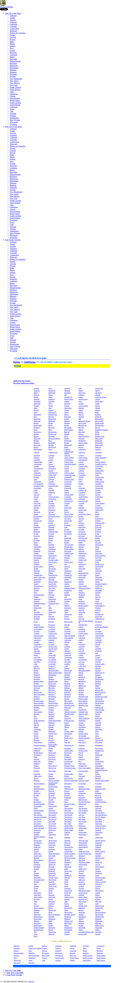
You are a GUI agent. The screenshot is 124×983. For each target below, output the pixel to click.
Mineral (36, 690)
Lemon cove (38, 646)
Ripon (36, 797)
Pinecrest (82, 759)
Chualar (51, 481)
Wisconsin (14, 122)
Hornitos (67, 601)
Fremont (36, 562)
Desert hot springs (85, 514)
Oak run (36, 725)
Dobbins (36, 519)
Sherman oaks (83, 840)
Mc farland (98, 677)
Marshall (67, 675)
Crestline (51, 503)
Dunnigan (51, 525)
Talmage (98, 871)
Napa (80, 707)
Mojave (81, 692)
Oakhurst (82, 725)
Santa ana (98, 824)
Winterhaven (38, 925)
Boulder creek (99, 436)
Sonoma (98, 849)
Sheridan (67, 840)
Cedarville (82, 475)
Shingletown (38, 843)
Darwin (36, 510)
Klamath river (83, 625)
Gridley (66, 579)
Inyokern (98, 608)
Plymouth (37, 768)
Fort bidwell (37, 558)
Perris (97, 753)
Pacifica (97, 738)
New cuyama (38, 712)
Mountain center (39, 705)
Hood (80, 599)
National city (99, 707)
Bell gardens (99, 419)
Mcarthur (51, 679)
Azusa (66, 412)
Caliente (36, 452)
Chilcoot (51, 479)
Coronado (67, 497)
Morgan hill (99, 699)
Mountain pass (53, 705)
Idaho (12, 42)
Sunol (80, 867)
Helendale (98, 590)
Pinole (97, 759)
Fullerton (36, 564)
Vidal (66, 901)
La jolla (97, 629)
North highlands (84, 718)
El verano (37, 536)
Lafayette (67, 633)
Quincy (36, 778)
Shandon (67, 837)
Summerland (83, 864)
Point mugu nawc (70, 768)
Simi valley (52, 845)
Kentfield (36, 619)
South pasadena (69, 854)
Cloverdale (37, 488)
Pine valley (68, 759)
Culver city (37, 505)
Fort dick (67, 558)
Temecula (51, 875)
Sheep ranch (52, 840)
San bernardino (39, 810)
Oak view (51, 725)
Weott (50, 912)
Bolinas (81, 434)
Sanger (81, 824)
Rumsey (51, 804)
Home (17, 362)
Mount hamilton (39, 703)
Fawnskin (51, 547)
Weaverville (52, 910)
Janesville (82, 612)
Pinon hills (37, 761)
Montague (67, 694)
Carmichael (99, 466)
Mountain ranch (69, 705)
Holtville (81, 597)
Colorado (13, 26)
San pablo (51, 821)
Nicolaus (51, 716)
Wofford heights (39, 928)
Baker (97, 412)
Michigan (13, 63)
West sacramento (54, 915)
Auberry (51, 410)
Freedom (98, 560)
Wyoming (13, 124)
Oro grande (82, 736)
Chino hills (98, 479)
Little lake (37, 651)
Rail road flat (68, 778)
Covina (36, 501)
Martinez (98, 675)
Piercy (97, 757)
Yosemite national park (86, 932)
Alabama (13, 16)
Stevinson (82, 858)
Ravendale (82, 784)
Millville (81, 688)
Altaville (97, 395)
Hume (97, 601)
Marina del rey (100, 673)
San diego (98, 810)
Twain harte (68, 891)
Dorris (50, 519)
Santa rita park (100, 828)
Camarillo (98, 455)
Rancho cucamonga (71, 780)
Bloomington (52, 432)
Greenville (98, 577)
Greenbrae (52, 577)
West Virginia (15, 120)
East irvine (82, 527)
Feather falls (68, 547)
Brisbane (37, 443)
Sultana (66, 864)
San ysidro (67, 824)
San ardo (98, 808)
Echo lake (98, 527)
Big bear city (83, 425)
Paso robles (99, 748)
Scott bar (67, 832)
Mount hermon (53, 703)
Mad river (37, 668)
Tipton (66, 880)
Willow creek (68, 921)
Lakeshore (37, 640)
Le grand (51, 644)
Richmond (51, 793)
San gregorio (38, 815)
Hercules (82, 593)
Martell (81, 675)
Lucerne (81, 664)
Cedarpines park (69, 475)
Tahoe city (51, 871)
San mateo (98, 819)
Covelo (97, 499)
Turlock (97, 888)
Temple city (68, 875)
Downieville (68, 521)
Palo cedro (82, 742)
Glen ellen (82, 569)
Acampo (36, 388)
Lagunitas (51, 636)
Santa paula (83, 828)
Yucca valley (83, 934)
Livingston (37, 653)
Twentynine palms (84, 891)
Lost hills (98, 662)
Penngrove (68, 753)
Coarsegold (99, 488)
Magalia (98, 668)
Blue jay (67, 432)
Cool (50, 495)
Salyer (36, 808)
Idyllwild (36, 606)
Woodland (98, 928)
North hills (98, 718)
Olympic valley (69, 731)
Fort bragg (51, 558)
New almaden (99, 710)
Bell (80, 419)
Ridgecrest (82, 793)
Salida (66, 806)
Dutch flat (98, 525)
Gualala (81, 582)
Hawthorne (98, 588)
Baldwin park (52, 414)
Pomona (36, 771)
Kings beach (68, 622)
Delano (81, 512)
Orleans (67, 736)
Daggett (36, 508)
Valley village (83, 897)
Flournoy (98, 551)
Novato (36, 723)
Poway (50, 776)
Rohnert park (83, 800)
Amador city (68, 397)
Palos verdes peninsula (52, 745)
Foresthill (67, 556)
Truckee (81, 886)
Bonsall (36, 436)
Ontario (81, 731)
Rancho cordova (53, 780)
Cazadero (98, 473)
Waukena (37, 910)
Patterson (37, 750)
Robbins (36, 800)
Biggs (35, 430)
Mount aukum (99, 701)
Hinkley (36, 597)
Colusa (66, 492)
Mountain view (83, 705)
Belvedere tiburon (84, 421)
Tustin (36, 891)
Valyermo (98, 897)
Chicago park (99, 477)
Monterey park (83, 697)
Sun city (97, 864)
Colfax (66, 490)
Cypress (98, 505)
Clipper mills (99, 486)
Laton (80, 642)
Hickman (67, 595)
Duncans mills (100, 523)
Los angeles (83, 660)
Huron (66, 603)
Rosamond (98, 800)
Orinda (36, 736)
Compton (98, 492)
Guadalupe (68, 582)
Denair (36, 514)
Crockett (81, 503)
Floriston (81, 551)
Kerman (67, 619)
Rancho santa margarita (53, 783)
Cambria (36, 458)
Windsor (81, 923)
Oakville (51, 727)
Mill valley (51, 688)
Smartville (98, 845)
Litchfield (98, 649)
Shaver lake (38, 840)
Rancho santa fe (39, 784)
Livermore (98, 651)
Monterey (67, 697)
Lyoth (66, 666)
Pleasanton (99, 766)
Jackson (98, 610)
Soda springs (68, 847)
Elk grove (98, 536)
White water (37, 919)
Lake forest (37, 638)
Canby (97, 460)
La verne (36, 633)
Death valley (99, 510)
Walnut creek (83, 906)
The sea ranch (53, 877)
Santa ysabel (68, 830)
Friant (97, 562)
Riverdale (82, 797)
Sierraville (98, 843)
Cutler (66, 505)
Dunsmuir (67, 525)
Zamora (97, 934)
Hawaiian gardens (85, 588)
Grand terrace (53, 575)
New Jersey (14, 81)
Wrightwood (68, 930)
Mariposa (37, 675)
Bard (35, 417)
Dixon (97, 516)
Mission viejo (38, 692)
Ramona (98, 778)
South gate (37, 854)
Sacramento (38, 806)
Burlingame (99, 445)
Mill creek (37, 688)
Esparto (97, 540)
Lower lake (52, 664)
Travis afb (82, 884)
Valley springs (69, 897)
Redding (81, 787)
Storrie (97, 860)
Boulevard (37, 438)
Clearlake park (53, 486)
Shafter (50, 837)
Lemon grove (52, 646)
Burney (36, 447)
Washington (14, 118)
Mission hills (99, 690)
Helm (35, 593)
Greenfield (67, 577)
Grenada (51, 579)
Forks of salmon (100, 556)
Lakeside (51, 640)
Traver (66, 884)
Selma (97, 834)
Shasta (81, 837)
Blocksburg (37, 432)
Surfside (36, 869)
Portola (50, 774)
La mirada (51, 631)
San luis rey (37, 819)
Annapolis (37, 401)
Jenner (97, 612)
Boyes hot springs (54, 438)
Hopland (36, 601)
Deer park (37, 512)
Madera (66, 668)
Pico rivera (51, 757)
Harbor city (98, 586)
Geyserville (52, 569)
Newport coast (83, 714)
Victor (35, 901)
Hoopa (97, 599)
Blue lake (82, 432)
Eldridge (51, 536)
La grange (51, 629)
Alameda (67, 391)
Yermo (81, 930)
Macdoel (98, 666)
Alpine (50, 395)
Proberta (98, 776)
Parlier (50, 748)
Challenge (51, 477)
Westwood (67, 917)
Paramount (98, 745)
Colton (36, 492)
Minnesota (14, 66)
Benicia (36, 423)
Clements (67, 486)
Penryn (81, 753)
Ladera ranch (52, 633)
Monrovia (51, 694)
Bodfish (66, 434)
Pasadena (67, 748)
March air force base (55, 673)
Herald (66, 593)
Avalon (81, 410)
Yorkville (67, 932)
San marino (68, 819)
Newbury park (83, 712)
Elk (65, 536)
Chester (81, 477)
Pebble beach (38, 753)
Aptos (50, 404)
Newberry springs (70, 712)
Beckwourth (52, 419)
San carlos (67, 810)
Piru (80, 761)
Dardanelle (99, 508)
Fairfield (51, 545)
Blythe (97, 432)
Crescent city (68, 501)
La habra (67, 629)
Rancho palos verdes (102, 780)
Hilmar (97, 595)
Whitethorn (52, 919)
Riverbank (67, 797)
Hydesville (98, 603)
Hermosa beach (39, 595)
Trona (66, 886)
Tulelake (51, 888)
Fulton (50, 564)
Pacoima (36, 740)
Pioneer (51, 761)
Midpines (67, 686)
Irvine (50, 610)
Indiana (12, 46)
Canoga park (38, 462)
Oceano (97, 727)
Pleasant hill (83, 766)
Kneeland (98, 625)
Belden (66, 419)
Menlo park (52, 683)
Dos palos (67, 519)
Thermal (67, 877)
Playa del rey (52, 766)
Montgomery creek (101, 697)
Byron (50, 449)
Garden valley (38, 566)
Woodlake (82, 928)
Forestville (82, 556)
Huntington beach (39, 603)
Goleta (50, 573)
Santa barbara (38, 826)
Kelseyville (98, 616)
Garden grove (99, 564)
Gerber (36, 569)
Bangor (81, 414)
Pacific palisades (84, 738)
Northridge (82, 720)
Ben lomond (99, 421)
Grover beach (52, 582)
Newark (51, 712)
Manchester (68, 670)
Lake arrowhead (69, 636)
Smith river (37, 847)
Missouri (13, 70)
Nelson (66, 710)
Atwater (97, 408)
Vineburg (51, 904)
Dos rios (81, 519)
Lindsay (81, 649)
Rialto (97, 791)
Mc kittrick (37, 679)
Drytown (98, 521)
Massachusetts (15, 61)
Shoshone (51, 843)
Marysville (37, 677)
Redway (51, 789)
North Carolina (15, 87)
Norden (50, 718)
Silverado (37, 845)
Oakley (36, 727)
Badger (81, 412)
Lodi (96, 653)
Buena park (68, 445)
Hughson (82, 601)
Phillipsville (99, 755)
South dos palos (84, 851)
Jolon (50, 614)
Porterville (37, 774)
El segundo (68, 534)
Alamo (81, 391)
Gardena (51, 566)
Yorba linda (52, 932)
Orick (97, 734)
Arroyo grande (83, 406)
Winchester (68, 923)
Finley (97, 549)
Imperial (67, 606)
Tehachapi (98, 873)
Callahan (51, 455)
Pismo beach (99, 761)
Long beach (68, 657)
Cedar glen (37, 475)
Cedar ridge (52, 475)
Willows (81, 921)
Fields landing (69, 549)
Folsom (36, 553)
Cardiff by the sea (101, 464)
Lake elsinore (99, 636)
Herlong (98, 593)
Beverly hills (38, 425)
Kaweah (51, 616)
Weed (66, 910)
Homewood (52, 599)
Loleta (36, 655)
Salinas (81, 806)
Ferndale (37, 549)
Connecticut (14, 29)
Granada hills (38, 575)
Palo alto (67, 742)
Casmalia (98, 468)
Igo (49, 606)
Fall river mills (68, 545)
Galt (65, 564)
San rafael (98, 821)
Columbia (51, 492)
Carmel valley (83, 466)
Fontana (51, 553)
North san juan (69, 720)
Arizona (13, 20)
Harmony (37, 588)
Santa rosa (37, 830)
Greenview (82, 577)
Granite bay (68, 575)
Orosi (97, 736)
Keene (81, 616)
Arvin (50, 408)
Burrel (66, 447)
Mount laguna (68, 703)
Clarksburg (68, 484)
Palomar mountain (40, 745)
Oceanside (37, 729)
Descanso (51, 514)
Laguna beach (83, 633)
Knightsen (51, 627)
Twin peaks (37, 893)
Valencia (67, 895)
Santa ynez (52, 830)
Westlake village (69, 915)
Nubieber (51, 723)
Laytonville (37, 644)
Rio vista (98, 795)
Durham (81, 525)
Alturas (36, 397)
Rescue (66, 791)
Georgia (13, 37)
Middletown (52, 686)
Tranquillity (52, 884)
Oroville (36, 738)
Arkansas (13, 22)
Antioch (66, 401)
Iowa (12, 48)
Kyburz (81, 627)
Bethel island (99, 423)
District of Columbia (17, 33)
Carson (66, 468)
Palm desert (99, 740)
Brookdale (51, 443)
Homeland (37, 599)
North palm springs (54, 720)
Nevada (13, 76)
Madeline (51, 668)
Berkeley (67, 423)
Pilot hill (36, 759)
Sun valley (37, 867)
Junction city (99, 614)
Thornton (82, 877)
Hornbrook (51, 601)
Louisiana (13, 55)
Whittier (81, 919)
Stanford (36, 858)
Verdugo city (83, 899)
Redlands (98, 787)
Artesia (97, 406)
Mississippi (14, 68)
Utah (11, 111)
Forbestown (82, 553)
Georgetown (99, 566)
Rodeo (66, 800)
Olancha (81, 729)
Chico (36, 479)
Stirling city (52, 860)
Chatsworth (68, 477)
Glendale (37, 571)
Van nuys (37, 899)
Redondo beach (39, 789)
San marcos (52, 819)
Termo (97, 875)
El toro (97, 534)
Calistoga (37, 455)
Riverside (98, 797)
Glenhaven (68, 571)
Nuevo (66, 723)
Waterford (82, 908)
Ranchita (37, 780)
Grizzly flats (99, 579)
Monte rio (37, 697)
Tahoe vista (68, 871)
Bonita (97, 434)
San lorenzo (68, 817)
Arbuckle (67, 404)
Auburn (66, 410)
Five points (67, 551)
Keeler (66, 616)
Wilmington (99, 921)
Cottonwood (52, 499)
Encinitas (37, 540)
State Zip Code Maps (13, 13)
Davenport (51, 510)
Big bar (66, 425)
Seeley (66, 834)
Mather (50, 677)
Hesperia (51, 595)
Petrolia (66, 755)
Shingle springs (100, 840)
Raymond (98, 784)
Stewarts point (100, 858)
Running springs (69, 804)
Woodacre (51, 928)
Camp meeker (69, 458)
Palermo (81, 740)
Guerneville (52, 584)
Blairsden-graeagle (101, 430)
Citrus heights (99, 481)
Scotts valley (83, 832)
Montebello (52, 697)
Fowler (66, 560)
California (13, 24)
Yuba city (51, 934)
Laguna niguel (38, 636)
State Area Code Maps (13, 127)
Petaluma (51, 755)
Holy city (98, 597)
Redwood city (68, 789)
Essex (36, 542)
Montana (13, 72)
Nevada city (82, 710)
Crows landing (100, 503)
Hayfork (36, 590)
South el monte (100, 851)
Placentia (67, 764)
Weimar (81, 910)
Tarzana (36, 873)
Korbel (66, 627)
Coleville (51, 490)
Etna (49, 542)
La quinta (98, 631)
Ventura (66, 899)
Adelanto (67, 388)
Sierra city (67, 843)
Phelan (81, 755)
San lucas (82, 817)
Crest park (37, 503)
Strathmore (52, 862)
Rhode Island (15, 100)
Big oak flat (68, 428)
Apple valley (99, 401)
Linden (66, 649)
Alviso (50, 397)
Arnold (50, 406)
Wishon (81, 925)
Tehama (36, 875)
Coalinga (82, 488)
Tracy (35, 884)
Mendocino (82, 681)
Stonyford (82, 860)
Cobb (35, 490)
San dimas (37, 813)
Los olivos (67, 662)
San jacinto (52, 815)
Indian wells (38, 608)
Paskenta (82, 748)
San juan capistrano (40, 817)
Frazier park (82, 560)
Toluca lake (99, 880)
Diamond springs (54, 516)
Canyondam (38, 464)
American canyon (101, 397)
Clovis (50, 488)
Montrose (37, 699)
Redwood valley (100, 789)
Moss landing (83, 701)
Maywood (82, 677)
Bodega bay (52, 434)
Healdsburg (68, 590)
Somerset (51, 849)
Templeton (82, 875)
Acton (50, 388)
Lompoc (98, 655)
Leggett (97, 644)
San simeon (52, 824)
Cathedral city (53, 473)
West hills (82, 912)
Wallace (51, 906)
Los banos (98, 660)
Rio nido (67, 795)
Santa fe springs (100, 826)
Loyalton (67, 664)
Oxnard (50, 738)
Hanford (67, 586)
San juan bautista (101, 815)
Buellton (51, 445)
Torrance (81, 882)
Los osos (82, 662)
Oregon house (83, 734)
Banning (98, 414)
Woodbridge (68, 928)
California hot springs (68, 452)
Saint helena (52, 806)
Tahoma (81, 871)
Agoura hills (99, 388)
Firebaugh (37, 551)
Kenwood (51, 619)
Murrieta (51, 707)
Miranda (81, 690)
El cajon (67, 529)
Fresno (81, 562)
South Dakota (15, 105)
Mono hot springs (39, 694)
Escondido (82, 540)
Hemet (50, 593)
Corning (98, 495)
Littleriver (51, 651)
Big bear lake (99, 425)
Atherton (81, 408)
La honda (82, 629)
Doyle (80, 521)
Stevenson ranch (69, 858)
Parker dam (37, 748)
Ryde (97, 804)
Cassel (50, 471)
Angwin (97, 399)
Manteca (98, 670)
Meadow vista (53, 681)
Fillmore (81, 549)
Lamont (81, 640)
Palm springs (38, 742)
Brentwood (67, 441)
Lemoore (67, 646)
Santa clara (52, 826)
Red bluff (37, 787)
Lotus (35, 664)
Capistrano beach (70, 464)
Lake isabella (68, 638)
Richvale (67, 793)
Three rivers (52, 880)
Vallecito (81, 895)
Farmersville (99, 545)
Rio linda (51, 795)
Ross (66, 802)
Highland (82, 595)
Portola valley (68, 774)
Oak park (98, 723)
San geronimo (100, 813)
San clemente (83, 810)
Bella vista (37, 421)
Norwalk (98, 720)
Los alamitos (38, 660)
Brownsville (99, 443)
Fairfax (36, 545)
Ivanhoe (81, 610)
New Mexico (15, 83)
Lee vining (82, 644)
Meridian (98, 683)
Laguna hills (99, 633)
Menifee (36, 683)
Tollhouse (82, 880)
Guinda (66, 584)
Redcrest (67, 787)
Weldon (97, 910)
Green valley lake (39, 577)
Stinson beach (38, 860)
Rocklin (50, 800)
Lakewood (67, 640)
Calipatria (98, 452)
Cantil (50, 462)
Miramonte (67, 690)
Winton (66, 925)
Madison (81, 668)
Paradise (82, 745)
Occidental (82, 727)
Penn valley (52, 753)
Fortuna (36, 560)
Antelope (51, 401)
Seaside (36, 834)
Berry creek (82, 423)
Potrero (97, 774)
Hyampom (82, 603)
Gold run (36, 573)
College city (82, 490)
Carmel (66, 466)
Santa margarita (39, 828)
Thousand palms (39, 880)
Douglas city (99, 519)
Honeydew (67, 599)
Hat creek (51, 588)
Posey (81, 774)
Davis (66, 510)
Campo (50, 460)
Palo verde (98, 742)
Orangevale (68, 734)
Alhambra (67, 393)
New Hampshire (16, 79)
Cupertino (51, 505)
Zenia (35, 936)
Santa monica (68, 828)
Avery (35, 412)
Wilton (50, 923)
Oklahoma (14, 94)
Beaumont (37, 419)
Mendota (98, 681)
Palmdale (51, 742)
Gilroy (66, 569)
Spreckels (98, 854)
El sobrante (82, 534)
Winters (50, 925)
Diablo (97, 514)
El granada (68, 532)
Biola (50, 430)
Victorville (51, 901)
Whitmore (67, 919)
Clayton (81, 484)
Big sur (97, 428)
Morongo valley (39, 701)
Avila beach (52, 412)
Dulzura (81, 523)
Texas (12, 109)
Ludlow (36, 666)
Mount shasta (83, 703)
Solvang (36, 849)
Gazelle (81, 566)
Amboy (81, 397)
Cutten (81, 505)
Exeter (81, 542)
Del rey (66, 512)
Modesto (67, 692)
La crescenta (38, 629)
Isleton (66, 610)
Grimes (81, 579)
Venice (50, 899)
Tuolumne (67, 888)
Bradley (66, 438)
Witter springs (99, 925)
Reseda (81, 791)
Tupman (81, 888)
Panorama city (69, 745)
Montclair (98, 694)
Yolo (35, 932)
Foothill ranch (68, 553)
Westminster (99, 915)
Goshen (97, 573)
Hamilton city (52, 586)
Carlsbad (51, 466)
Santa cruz (82, 826)
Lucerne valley (100, 664)
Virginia (13, 116)
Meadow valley (39, 681)
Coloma (97, 490)
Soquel (50, 851)
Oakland (98, 725)
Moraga (66, 699)
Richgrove (37, 793)
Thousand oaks (100, 877)
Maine (12, 57)
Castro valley (99, 471)
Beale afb (98, 417)
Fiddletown (52, 549)
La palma (67, 631)
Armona (36, 406)
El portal (51, 534)
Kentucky (13, 53)
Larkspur (51, 642)
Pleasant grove (69, 766)
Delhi (97, 512)
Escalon (67, 540)
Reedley (36, 791)
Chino (81, 479)
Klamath (67, 625)
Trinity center (52, 886)
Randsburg (68, 784)
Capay (50, 464)
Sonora (36, 851)
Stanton (51, 858)
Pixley (50, 764)
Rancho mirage (84, 780)
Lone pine (37, 657)
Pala (65, 740)
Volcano (36, 906)
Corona (36, 497)
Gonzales (67, 573)
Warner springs (39, 908)
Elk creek (82, 536)
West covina (68, 912)
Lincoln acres (52, 649)
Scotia (50, 832)
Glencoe (98, 569)
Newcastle (98, 712)
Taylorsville (52, 873)
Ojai (65, 729)
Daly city (51, 508)
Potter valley (38, 776)
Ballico (66, 414)
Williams (36, 921)
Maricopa (67, 673)
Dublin (50, 523)
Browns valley (83, 443)
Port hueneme (83, 771)
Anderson (51, 399)
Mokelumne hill (100, 692)
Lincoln (36, 649)
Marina (81, 673)
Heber (81, 590)
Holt (65, 597)
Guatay (36, 584)
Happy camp (83, 586)
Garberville (82, 564)
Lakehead (82, 638)
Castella (81, 471)
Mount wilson (99, 703)
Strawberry (67, 862)
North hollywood (39, 720)
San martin (82, 819)
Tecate (66, 873)
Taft (35, 871)
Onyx (97, 731)
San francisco (68, 813)
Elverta (50, 538)
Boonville (51, 436)
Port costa (67, 771)
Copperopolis (68, 495)
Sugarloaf (37, 864)
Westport (51, 917)
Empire (97, 538)
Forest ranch (52, 556)
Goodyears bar (83, 573)
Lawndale (98, 642)
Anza (80, 401)
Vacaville (51, 895)
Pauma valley (68, 750)
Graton (97, 575)
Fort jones (98, 558)
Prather (66, 776)
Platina (36, 766)
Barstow (51, 417)
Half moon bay (38, 586)
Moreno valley (83, 699)
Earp (65, 527)
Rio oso (81, 795)
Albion (36, 393)
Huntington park (53, 603)
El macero (82, 532)
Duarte (36, 523)
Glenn (81, 571)
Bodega (36, 434)
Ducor (66, 523)
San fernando (52, 813)
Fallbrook (82, 545)
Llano (50, 653)
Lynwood (51, 666)
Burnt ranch (52, 447)
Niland (66, 716)
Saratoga (98, 830)
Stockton (67, 860)
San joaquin (68, 815)
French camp (52, 562)
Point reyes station (85, 768)
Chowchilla (37, 481)
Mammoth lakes (53, 670)
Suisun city (52, 864)
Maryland (13, 59)
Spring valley (38, 856)
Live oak (81, 651)
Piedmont (67, 757)
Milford (97, 686)
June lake (37, 616)
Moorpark (51, 699)
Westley (81, 915)
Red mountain (53, 787)
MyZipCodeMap (6, 7)
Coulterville (68, 499)
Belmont (67, 421)
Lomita (81, 655)
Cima (80, 481)
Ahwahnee (52, 391)
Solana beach (83, 847)
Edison (36, 529)
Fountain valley (53, 560)
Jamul (66, 612)
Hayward (51, 590)
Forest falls (98, 553)
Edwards (51, 529)
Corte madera (83, 497)
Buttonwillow (38, 449)
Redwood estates (84, 789)
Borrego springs (84, 436)
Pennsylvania (15, 98)
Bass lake (67, 417)
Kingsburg (98, 622)
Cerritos (36, 477)
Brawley (36, 441)
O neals (81, 723)
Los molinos (52, 662)
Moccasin (51, 692)
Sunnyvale (67, 867)
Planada (98, 764)
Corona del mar (53, 497)
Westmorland (38, 917)
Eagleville (37, 527)
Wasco (50, 908)
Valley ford (51, 897)
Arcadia (81, 404)
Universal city (83, 893)
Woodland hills (38, 930)
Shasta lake (99, 837)
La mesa (36, 631)
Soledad (98, 847)
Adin (80, 388)
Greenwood (37, 579)
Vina (35, 904)
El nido (36, 534)
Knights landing (39, 627)
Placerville (82, 764)
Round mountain (100, 802)
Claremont (51, 484)
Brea (50, 441)
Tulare (36, 888)
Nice (35, 716)
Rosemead (37, 802)
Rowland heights (39, 804)
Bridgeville (98, 441)
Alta (65, 395)
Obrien (66, 727)
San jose (81, 815)
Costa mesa (99, 497)
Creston (67, 503)
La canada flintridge (101, 627)
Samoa (50, 808)
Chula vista (68, 481)
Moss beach (68, 701)
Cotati (36, 499)
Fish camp (51, 551)
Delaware (13, 31)
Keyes (36, 622)
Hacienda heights (101, 584)
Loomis (97, 657)
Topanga (51, 882)
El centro (81, 529)
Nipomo (81, 716)
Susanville (51, 869)
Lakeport (98, 638)
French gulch (68, 562)
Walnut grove (99, 906)
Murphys (36, 707)
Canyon (81, 462)
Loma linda (52, 655)
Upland (97, 893)
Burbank (81, 445)
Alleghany (98, 393)
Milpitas (97, 688)
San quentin (83, 821)
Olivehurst (51, 731)
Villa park (98, 901)
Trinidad (36, 886)
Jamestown (52, 612)
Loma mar (67, 655)
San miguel (37, 821)
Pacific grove (68, 738)
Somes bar (67, 849)
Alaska (12, 18)
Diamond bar (38, 516)
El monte (98, 532)
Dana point (68, 508)
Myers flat (67, 707)
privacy (31, 981)
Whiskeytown (99, 917)
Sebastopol (52, 834)
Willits (50, 921)
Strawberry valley (84, 862)
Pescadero (37, 755)
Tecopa (81, 873)
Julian (81, 614)
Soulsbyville (68, 851)
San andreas (68, 808)
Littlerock (67, 651)
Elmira (36, 538)
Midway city (82, 686)
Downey (51, 521)
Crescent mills (83, 501)
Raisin (81, 778)
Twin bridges (99, 891)
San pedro (67, 821)
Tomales (36, 882)
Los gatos (37, 662)
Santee (81, 830)
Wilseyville (37, 923)
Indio (50, 608)
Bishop (81, 430)
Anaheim (37, 399)
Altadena (82, 395)
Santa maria (52, 828)
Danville (81, 508)
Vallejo (97, 895)
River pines (52, 797)
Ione (35, 610)
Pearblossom (99, 750)
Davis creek (82, 510)
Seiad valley (83, 834)
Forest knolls (38, 556)
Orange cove (52, 734)
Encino (50, 540)
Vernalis (98, 899)
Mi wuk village (38, 686)
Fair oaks (98, 542)
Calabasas (82, 449)
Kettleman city (99, 619)
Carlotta (36, 466)
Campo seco (68, 460)
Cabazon (67, 449)
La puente (82, 631)
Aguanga (37, 391)
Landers (36, 642)
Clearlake (98, 484)
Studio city (98, 862)
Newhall (36, 714)
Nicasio (97, 714)
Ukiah (50, 893)
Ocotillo (50, 729)
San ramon (37, 824)
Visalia (81, 904)
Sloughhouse (83, 845)
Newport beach (69, 714)
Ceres (97, 475)
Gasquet (67, 566)
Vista (96, 904)
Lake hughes (52, 638)
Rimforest (98, 793)
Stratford (36, 862)
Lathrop (66, 642)
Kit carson (51, 625)
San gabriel (82, 813)
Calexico (98, 449)
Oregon (13, 96)
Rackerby (51, 778)
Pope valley (52, 771)
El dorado (37, 532)
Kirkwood (37, 625)
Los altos (67, 660)
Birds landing (68, 430)
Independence (100, 606)
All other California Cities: (24, 383)
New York (14, 85)
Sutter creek (82, 869)
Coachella (67, 488)
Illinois (12, 44)
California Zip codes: (22, 381)
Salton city (98, 806)
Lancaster (98, 640)
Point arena (52, 768)
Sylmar (97, 869)
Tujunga (98, 886)
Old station (98, 729)
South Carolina (15, 103)
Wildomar (98, 919)
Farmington (37, 547)
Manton (36, 673)
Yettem (97, 930)
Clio (80, 486)
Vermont (13, 113)
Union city (67, 893)
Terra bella (37, 877)
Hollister (51, 597)
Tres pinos (98, 884)
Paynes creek (83, 750)
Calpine (81, 455)
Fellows (81, 547)
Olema (36, 731)
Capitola (81, 464)
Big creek (51, 428)
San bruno (51, 810)
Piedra (81, 757)
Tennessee (14, 107)
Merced (81, 683)
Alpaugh (36, 395)
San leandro (52, 817)
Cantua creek (68, 462)
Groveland (37, 582)
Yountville (98, 932)
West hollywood (100, 912)
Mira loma (51, 690)
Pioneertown (68, 761)
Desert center (68, 514)
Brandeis (82, 438)
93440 (17, 366)
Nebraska (13, 74)
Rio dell (36, 795)
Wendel (36, 912)
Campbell (37, 460)
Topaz (66, 882)
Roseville (51, 802)
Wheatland (82, 917)
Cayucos (81, 473)
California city (52, 452)
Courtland (82, 499)
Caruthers (82, 468)
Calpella (67, 455)
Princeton (82, 776)
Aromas (66, 406)
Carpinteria (52, 468)
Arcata (97, 404)
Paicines (51, 740)
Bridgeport (82, 441)
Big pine (81, 428)
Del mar (51, 512)
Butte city (98, 447)
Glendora (51, 571)
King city (51, 622)
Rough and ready (84, 802)
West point (37, 915)
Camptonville (83, 460)
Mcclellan (67, 679)
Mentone (67, 683)
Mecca (66, 681)
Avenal (97, 410)
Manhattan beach (84, 670)
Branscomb (99, 438)
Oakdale (67, 725)
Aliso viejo (82, 393)
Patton (50, 750)
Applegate (37, 404)
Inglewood (67, 608)
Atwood (36, 410)
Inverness (82, 608)
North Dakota (15, 90)
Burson (81, 447)
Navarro (36, 710)
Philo (35, 757)
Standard (82, 856)
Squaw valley (68, 856)
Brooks (66, 443)
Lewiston (82, 646)
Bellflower (51, 421)
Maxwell (67, 677)
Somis (81, 849)
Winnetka (98, 923)
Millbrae (67, 688)
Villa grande (83, 901)
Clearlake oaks (39, 486)
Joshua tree (68, 614)
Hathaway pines (69, 588)
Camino (51, 458)
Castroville (37, 473)
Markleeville (52, 675)
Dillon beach (68, 516)
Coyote (50, 501)
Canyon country (100, 462)
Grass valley (83, 575)
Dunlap (36, 525)
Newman (51, 714)
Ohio (12, 92)
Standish (98, 856)
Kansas (12, 50)
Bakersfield (37, 414)
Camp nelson (83, 458)
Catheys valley (69, 473)
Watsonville (99, 908)
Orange (36, 734)
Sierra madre (83, 843)
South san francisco (85, 854)
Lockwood (82, 653)
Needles (51, 710)
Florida (12, 35)
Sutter (66, 869)
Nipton (97, 716)
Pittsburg (36, 764)
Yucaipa (67, 934)
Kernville (81, 619)
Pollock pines (99, 768)
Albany (97, 391)
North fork (67, 718)
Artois (35, 408)
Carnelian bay (38, 468)
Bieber (50, 425)
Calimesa (82, 452)
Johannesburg (38, 614)
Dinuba (81, 516)
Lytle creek (82, 666)
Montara (81, 694)
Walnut (66, 906)
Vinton (66, 904)
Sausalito (37, 832)
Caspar (36, 471)
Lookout (81, 657)
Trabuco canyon (100, 882)
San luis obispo (100, 817)
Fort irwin (82, 558)
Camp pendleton (100, 458)
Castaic (66, 471)
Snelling (51, 847)
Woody (50, 930)
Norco (36, 718)
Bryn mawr (37, 445)
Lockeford (67, 653)
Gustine (81, 584)
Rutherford (82, 804)
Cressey (98, 501)
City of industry (38, 484)
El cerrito (98, 529)
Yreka (36, 934)
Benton (50, 423)
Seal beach (99, 832)
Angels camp (68, 399)
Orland (50, 736)
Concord (36, 495)
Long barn (51, 657)
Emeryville (67, 538)
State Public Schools (12, 240)
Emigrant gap (83, 538)
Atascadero (68, 408)
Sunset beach (99, 867)
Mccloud (81, 679)
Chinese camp (69, 479)
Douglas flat (38, 521)
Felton (97, 547)
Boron (66, 436)
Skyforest (67, 845)
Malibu (36, 670)
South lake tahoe (54, 854)
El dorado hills (53, 532)
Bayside (81, 417)
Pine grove (52, 759)
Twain (50, 891)
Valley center (38, 897)
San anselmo (83, 808)
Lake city (81, 636)
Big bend (37, 428)
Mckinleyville (99, 679)
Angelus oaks (83, 399)
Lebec (66, 644)
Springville (51, 856)
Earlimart (51, 527)
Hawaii (12, 39)
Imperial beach (83, 606)
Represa (51, 791)
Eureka (66, 542)
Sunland (51, 867)
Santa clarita (68, 826)
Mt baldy (98, 705)
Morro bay (51, 701)
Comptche (82, 492)
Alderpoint (51, 393)
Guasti (97, 582)
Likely (97, 646)
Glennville (98, 571)
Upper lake (37, 895)
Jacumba (37, 612)
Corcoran (82, 495)
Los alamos (52, 660)
